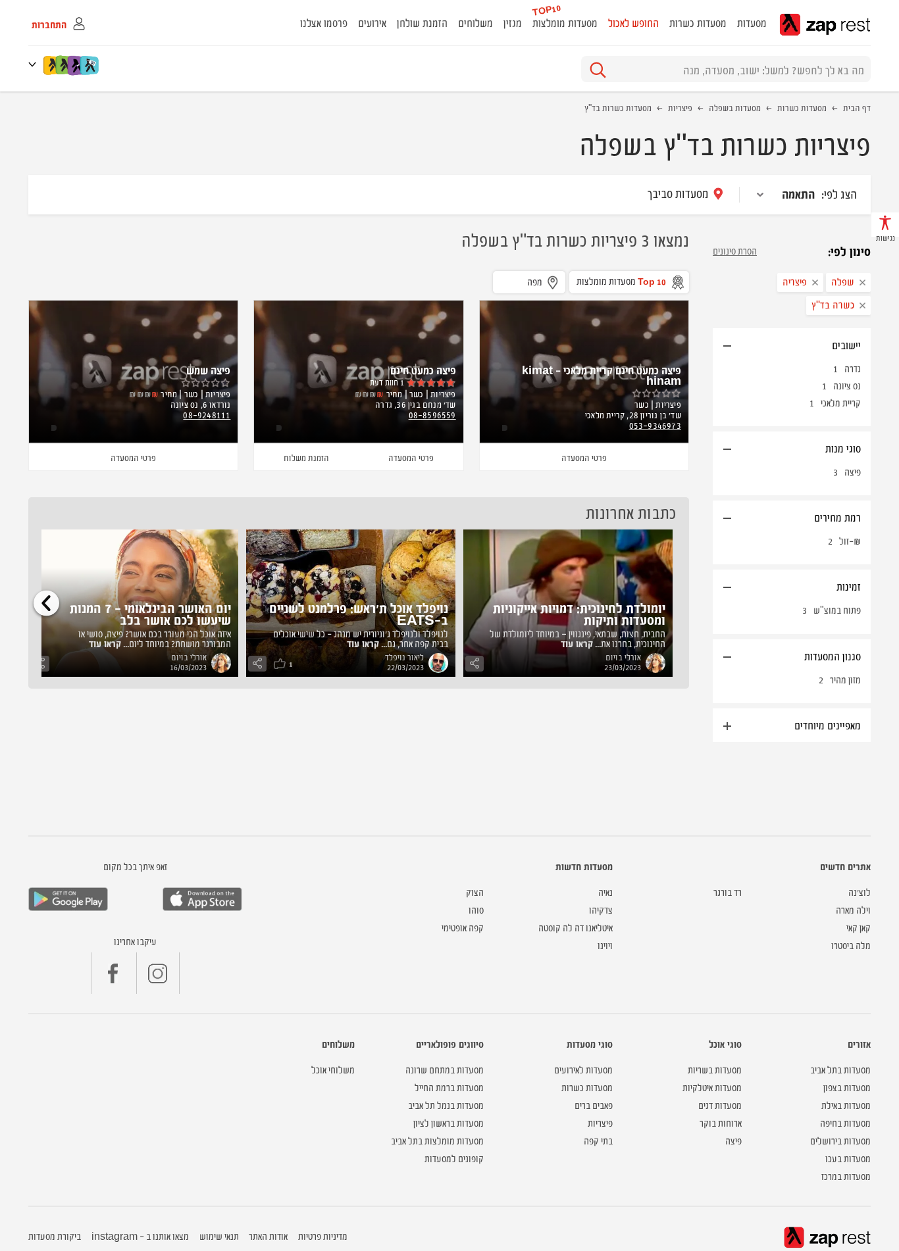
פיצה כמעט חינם (423, 369)
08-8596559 (432, 414)
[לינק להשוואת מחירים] (90, 65)
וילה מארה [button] (853, 909)
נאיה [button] (605, 891)
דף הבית (857, 107)
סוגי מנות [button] (843, 448)
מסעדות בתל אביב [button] (840, 1069)
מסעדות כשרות (802, 107)
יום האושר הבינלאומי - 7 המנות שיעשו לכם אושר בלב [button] (150, 613)
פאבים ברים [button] (594, 1104)
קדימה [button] (46, 603)
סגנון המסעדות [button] (832, 656)
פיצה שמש (208, 369)
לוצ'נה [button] (859, 891)
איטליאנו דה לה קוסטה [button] (575, 927)
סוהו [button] (476, 909)
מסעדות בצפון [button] (847, 1087)
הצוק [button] (475, 891)
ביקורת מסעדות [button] (54, 1235)
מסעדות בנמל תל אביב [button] (446, 1104)
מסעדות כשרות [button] (698, 22)
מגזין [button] (512, 22)
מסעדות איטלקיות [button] (712, 1087)
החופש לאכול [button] (633, 22)
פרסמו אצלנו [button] (323, 22)
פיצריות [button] (600, 1122)
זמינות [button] (848, 586)
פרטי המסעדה (584, 457)
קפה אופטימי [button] (463, 927)
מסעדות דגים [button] (720, 1104)
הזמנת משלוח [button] (306, 457)
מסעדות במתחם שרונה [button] (444, 1069)
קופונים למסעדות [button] (454, 1158)
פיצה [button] (733, 1140)
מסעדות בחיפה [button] (845, 1122)
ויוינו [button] (605, 945)
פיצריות (680, 107)
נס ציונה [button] (847, 385)
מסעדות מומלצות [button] (565, 22)
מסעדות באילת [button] (846, 1104)
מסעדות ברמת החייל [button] (449, 1087)
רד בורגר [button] (727, 891)
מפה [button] (534, 281)
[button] (34, 64)
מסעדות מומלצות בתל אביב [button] (437, 1140)
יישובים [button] (846, 344)
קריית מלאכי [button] (841, 402)
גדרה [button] (852, 368)
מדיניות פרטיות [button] (322, 1235)
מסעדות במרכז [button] (846, 1175)
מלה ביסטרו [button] (851, 945)
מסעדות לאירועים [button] (583, 1069)
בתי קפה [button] (598, 1140)
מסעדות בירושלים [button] (840, 1140)
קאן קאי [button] (858, 927)
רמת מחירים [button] (837, 517)
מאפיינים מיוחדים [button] (827, 725)
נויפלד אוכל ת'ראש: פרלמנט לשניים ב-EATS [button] (358, 613)
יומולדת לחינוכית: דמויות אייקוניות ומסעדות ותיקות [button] (579, 613)
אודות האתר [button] (268, 1235)
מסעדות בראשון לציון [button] (448, 1122)
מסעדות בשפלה (735, 107)
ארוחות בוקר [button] (721, 1122)
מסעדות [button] (752, 22)
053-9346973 (655, 425)
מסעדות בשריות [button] (715, 1069)
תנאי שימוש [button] (219, 1235)
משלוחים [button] (475, 22)
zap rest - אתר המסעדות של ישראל (825, 25)
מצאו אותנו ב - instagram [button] (140, 1235)
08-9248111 (206, 414)
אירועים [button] (372, 22)
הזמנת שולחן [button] (422, 22)
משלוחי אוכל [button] (333, 1069)
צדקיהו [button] (601, 909)
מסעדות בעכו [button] (848, 1158)
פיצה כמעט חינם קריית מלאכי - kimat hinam (601, 374)
